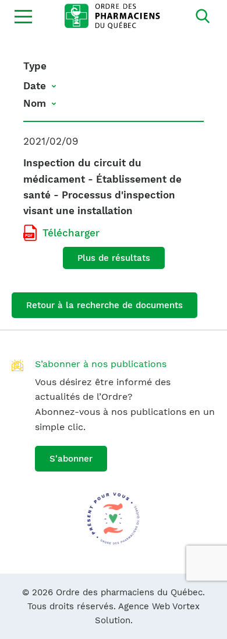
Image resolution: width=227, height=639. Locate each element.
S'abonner (71, 458)
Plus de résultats (113, 258)
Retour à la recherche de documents (104, 305)
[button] (23, 16)
